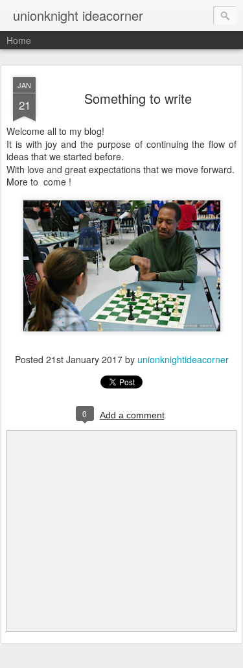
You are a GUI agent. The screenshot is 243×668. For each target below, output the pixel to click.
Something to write (138, 98)
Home (18, 40)
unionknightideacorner (183, 359)
